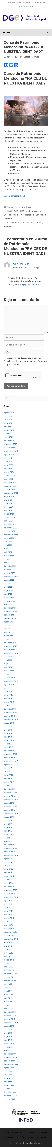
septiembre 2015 (11, 813)
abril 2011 (8, 998)
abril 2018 (8, 737)
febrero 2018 (9, 744)
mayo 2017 (8, 775)
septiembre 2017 (11, 761)
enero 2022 (8, 604)
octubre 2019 (9, 677)
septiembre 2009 (11, 1064)
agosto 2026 (9, 413)
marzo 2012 (9, 960)
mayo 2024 (8, 507)
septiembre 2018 (11, 719)
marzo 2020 (9, 670)
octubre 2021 (9, 615)
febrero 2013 (9, 921)
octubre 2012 (9, 935)
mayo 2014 (8, 869)
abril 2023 (8, 552)
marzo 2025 (9, 472)
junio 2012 (8, 949)
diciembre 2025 (10, 441)
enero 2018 (8, 747)
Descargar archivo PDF (14, 196)
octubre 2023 (9, 531)
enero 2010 (8, 1050)
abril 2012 (8, 956)
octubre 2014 (9, 852)
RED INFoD (26, 2)
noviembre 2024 (10, 486)
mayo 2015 (8, 827)
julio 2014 (8, 862)
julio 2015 (8, 820)
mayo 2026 (8, 423)
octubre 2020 (9, 650)
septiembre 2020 (11, 653)
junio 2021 (8, 629)
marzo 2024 (9, 514)
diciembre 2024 (10, 482)
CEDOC (18, 2)
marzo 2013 (9, 918)
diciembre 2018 (10, 709)
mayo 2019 (8, 695)
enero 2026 (8, 437)
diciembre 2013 (10, 886)
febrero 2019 (9, 705)
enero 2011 (8, 1009)
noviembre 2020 (10, 646)
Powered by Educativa (32, 1143)
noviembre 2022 (10, 569)
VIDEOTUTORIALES (26, 7)
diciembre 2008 (10, 1092)
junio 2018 (8, 730)
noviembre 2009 (10, 1057)
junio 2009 (8, 1075)
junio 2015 (8, 824)
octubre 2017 (9, 758)
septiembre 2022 (11, 576)
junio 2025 (8, 461)
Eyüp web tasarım (30, 284)
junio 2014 (8, 866)
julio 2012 (8, 946)
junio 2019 (8, 691)
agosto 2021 (9, 622)
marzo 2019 (9, 702)
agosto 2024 (9, 496)
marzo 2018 (9, 740)
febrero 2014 (9, 880)
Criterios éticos (12, 1137)
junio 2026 (8, 420)
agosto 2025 (9, 454)
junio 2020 (8, 660)
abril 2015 (8, 831)
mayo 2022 (8, 590)
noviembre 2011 (10, 974)
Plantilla (32, 1133)
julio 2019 (8, 688)
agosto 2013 (9, 900)
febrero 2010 (9, 1047)
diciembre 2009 (10, 1054)
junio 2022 (8, 587)
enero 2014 (8, 883)
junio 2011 (8, 991)
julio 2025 (8, 458)
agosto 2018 (9, 723)
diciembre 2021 (10, 608)
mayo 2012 (8, 953)
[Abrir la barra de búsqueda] (48, 32)
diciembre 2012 (10, 928)
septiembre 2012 (11, 939)
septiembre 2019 (11, 681)
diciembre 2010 (10, 1012)
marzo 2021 (9, 636)
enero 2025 (8, 479)
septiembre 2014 (11, 855)
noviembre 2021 (10, 611)
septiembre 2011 (11, 981)
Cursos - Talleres (15, 207)
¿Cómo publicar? (19, 1133)
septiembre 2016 (11, 799)
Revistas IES (41, 1137)
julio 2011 (8, 988)
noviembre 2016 (10, 792)
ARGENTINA (11, 2)
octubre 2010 (9, 1019)
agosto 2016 (9, 803)
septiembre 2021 (11, 618)
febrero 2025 (9, 475)
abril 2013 (8, 914)
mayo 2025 (8, 465)
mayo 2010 (8, 1036)
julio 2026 (8, 416)
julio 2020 (8, 657)
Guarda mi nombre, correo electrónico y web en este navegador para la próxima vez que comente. (27, 361)
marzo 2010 (9, 1043)
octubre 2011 (9, 977)
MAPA (34, 2)
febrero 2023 (9, 559)
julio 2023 (8, 542)
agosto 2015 (9, 817)
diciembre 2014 (10, 845)
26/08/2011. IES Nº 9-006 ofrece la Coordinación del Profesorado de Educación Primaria (25, 215)
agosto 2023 (9, 538)
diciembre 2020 (10, 643)
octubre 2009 (9, 1061)
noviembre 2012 (10, 932)
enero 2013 (8, 925)
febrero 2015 (9, 838)
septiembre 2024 (11, 493)
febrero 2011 (9, 1005)
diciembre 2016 (10, 789)
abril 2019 (8, 698)
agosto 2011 (9, 984)
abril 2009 (8, 1082)
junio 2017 (8, 772)
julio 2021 (8, 625)
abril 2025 (8, 468)
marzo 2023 (9, 556)
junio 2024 (8, 503)
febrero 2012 (9, 963)
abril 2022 (8, 594)
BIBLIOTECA (41, 2)
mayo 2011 (8, 995)
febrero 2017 (9, 786)
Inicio (7, 1133)
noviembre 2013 (10, 890)
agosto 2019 (9, 684)
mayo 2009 (8, 1078)
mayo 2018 (8, 733)
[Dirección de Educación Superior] (26, 18)
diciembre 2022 (10, 566)
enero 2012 (8, 967)
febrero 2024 (9, 517)
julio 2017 (8, 768)
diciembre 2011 (10, 970)
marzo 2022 (9, 597)
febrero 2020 (9, 674)
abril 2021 (8, 632)
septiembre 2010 (11, 1022)
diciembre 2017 (10, 751)
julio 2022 (8, 583)
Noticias (27, 207)
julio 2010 (8, 1029)
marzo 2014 (9, 876)
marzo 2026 (9, 430)
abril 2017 (8, 779)
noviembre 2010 (10, 1015)
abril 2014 (8, 873)
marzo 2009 (9, 1085)
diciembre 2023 (10, 524)
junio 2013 (8, 907)
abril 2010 (8, 1040)
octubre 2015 (9, 810)
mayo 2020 (8, 664)
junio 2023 (8, 545)
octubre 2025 (9, 447)
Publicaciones (27, 1137)
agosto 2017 (9, 765)
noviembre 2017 (10, 754)
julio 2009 (8, 1071)
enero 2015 (8, 841)
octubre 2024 (9, 489)
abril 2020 (8, 667)
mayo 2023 (8, 549)
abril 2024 (8, 510)
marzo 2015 (9, 834)
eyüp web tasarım (20, 264)
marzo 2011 (9, 1002)
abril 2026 (8, 427)
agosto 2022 (9, 580)
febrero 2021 (9, 639)
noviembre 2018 (10, 712)
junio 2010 (8, 1033)
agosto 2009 (9, 1068)
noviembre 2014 (10, 848)
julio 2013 (8, 904)
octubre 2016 (9, 796)
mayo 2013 (8, 911)
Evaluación (42, 1133)
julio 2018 (8, 726)
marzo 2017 (9, 782)
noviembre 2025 (10, 444)
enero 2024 (8, 521)
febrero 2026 (9, 434)
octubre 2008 (9, 1099)
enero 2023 (8, 563)
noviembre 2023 (10, 528)
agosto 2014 (9, 859)
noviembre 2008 (10, 1096)
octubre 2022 (9, 573)
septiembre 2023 (11, 535)
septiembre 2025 (11, 451)
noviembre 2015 (10, 806)
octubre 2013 (9, 893)
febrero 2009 (9, 1089)
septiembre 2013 (11, 897)
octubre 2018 (9, 716)
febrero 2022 (9, 601)
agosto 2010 (9, 1026)
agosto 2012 (9, 942)
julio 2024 (8, 500)
